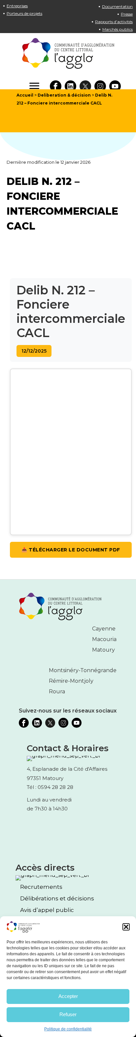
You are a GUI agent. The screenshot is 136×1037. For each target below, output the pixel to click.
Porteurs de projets (24, 13)
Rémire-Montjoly (71, 681)
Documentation (117, 6)
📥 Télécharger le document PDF (70, 550)
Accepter (68, 996)
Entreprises (17, 5)
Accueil (25, 95)
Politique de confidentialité (68, 1029)
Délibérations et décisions (57, 898)
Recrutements (41, 887)
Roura (57, 691)
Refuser (68, 1014)
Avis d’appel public (47, 910)
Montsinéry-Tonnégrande (83, 670)
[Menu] (34, 86)
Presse (127, 14)
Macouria (104, 639)
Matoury (103, 650)
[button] (126, 927)
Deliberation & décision (64, 95)
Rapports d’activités (114, 21)
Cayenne (104, 629)
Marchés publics (117, 29)
